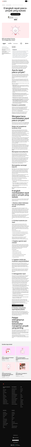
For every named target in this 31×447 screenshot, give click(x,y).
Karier (12, 416)
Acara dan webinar (5, 420)
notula (13, 271)
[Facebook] (16, 440)
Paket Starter (4, 395)
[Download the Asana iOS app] (13, 445)
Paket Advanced (4, 396)
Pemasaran (21, 390)
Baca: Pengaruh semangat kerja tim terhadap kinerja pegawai (19, 188)
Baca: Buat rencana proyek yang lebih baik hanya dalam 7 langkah (20, 149)
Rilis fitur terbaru (4, 392)
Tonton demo (13, 47)
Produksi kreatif (13, 391)
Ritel (20, 398)
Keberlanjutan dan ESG (14, 427)
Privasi (17, 442)
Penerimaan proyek (14, 401)
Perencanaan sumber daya (14, 398)
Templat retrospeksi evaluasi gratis (17, 305)
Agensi (21, 405)
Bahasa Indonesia (16, 437)
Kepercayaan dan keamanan (15, 423)
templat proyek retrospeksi (23, 180)
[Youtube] (18, 440)
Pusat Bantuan (4, 412)
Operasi (21, 391)
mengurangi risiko (20, 110)
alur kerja (13, 212)
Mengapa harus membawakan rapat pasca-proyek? (6, 49)
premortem (21, 107)
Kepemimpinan (13, 413)
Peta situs (4, 427)
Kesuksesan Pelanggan (5, 423)
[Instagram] (15, 440)
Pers (12, 420)
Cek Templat (13, 46)
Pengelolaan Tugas (14, 402)
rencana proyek (14, 332)
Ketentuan (14, 442)
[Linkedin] (14, 440)
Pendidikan (21, 401)
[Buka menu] (28, 1)
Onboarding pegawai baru (14, 394)
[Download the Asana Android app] (17, 445)
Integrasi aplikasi (5, 399)
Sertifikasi (4, 416)
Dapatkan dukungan (5, 413)
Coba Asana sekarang (15, 14)
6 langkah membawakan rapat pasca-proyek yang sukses (6, 51)
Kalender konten (13, 390)
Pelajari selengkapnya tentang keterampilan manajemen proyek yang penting (6, 53)
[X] (12, 440)
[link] (3, 5)
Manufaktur (21, 402)
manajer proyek (27, 122)
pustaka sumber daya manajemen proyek (23, 336)
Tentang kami (13, 412)
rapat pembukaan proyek (24, 332)
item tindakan (24, 312)
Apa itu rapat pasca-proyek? (5, 47)
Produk (21, 394)
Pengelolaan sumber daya (5, 403)
